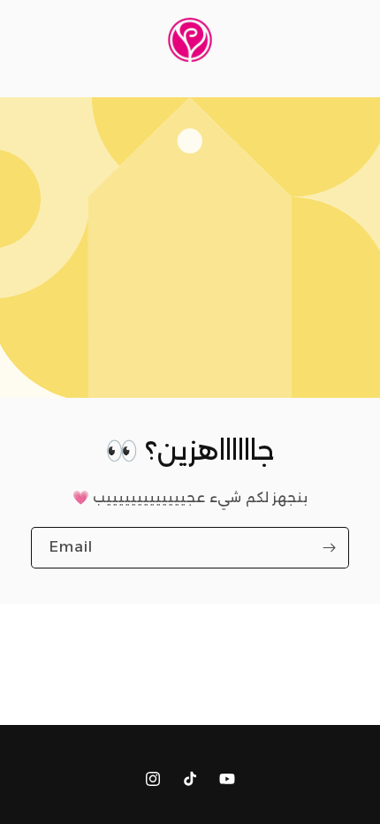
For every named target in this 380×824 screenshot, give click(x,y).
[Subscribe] (328, 547)
